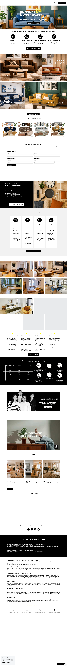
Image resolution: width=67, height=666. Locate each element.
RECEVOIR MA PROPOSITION (33, 48)
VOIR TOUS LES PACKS (33, 114)
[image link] (2, 2)
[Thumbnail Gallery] (9, 129)
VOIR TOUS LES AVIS (33, 344)
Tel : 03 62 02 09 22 (62, 2)
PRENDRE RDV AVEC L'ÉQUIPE (33, 241)
